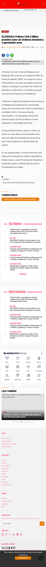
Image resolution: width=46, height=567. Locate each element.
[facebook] (3, 55)
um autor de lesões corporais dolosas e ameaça (18, 182)
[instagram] (3, 534)
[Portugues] (3, 548)
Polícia (5, 31)
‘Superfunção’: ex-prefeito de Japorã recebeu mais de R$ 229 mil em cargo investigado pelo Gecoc (24, 231)
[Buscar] (43, 4)
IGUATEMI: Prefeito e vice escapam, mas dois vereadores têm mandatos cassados (25, 241)
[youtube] (14, 534)
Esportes (5, 471)
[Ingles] (14, 548)
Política (4, 463)
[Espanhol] (6, 548)
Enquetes (5, 504)
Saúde (4, 479)
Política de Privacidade (9, 444)
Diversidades (6, 466)
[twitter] (7, 55)
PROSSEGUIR (23, 558)
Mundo (4, 474)
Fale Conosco (6, 446)
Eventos (4, 498)
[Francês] (10, 548)
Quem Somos (6, 438)
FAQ (3, 507)
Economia (5, 468)
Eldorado (6, 179)
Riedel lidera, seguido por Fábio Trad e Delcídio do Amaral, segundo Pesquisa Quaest (24, 268)
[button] (4, 4)
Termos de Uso (7, 441)
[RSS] (21, 534)
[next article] (40, 11)
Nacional (4, 482)
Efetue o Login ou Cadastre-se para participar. (20, 199)
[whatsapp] (12, 55)
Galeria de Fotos (7, 501)
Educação (5, 477)
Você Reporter (6, 485)
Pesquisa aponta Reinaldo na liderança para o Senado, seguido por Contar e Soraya (26, 250)
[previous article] (44, 11)
